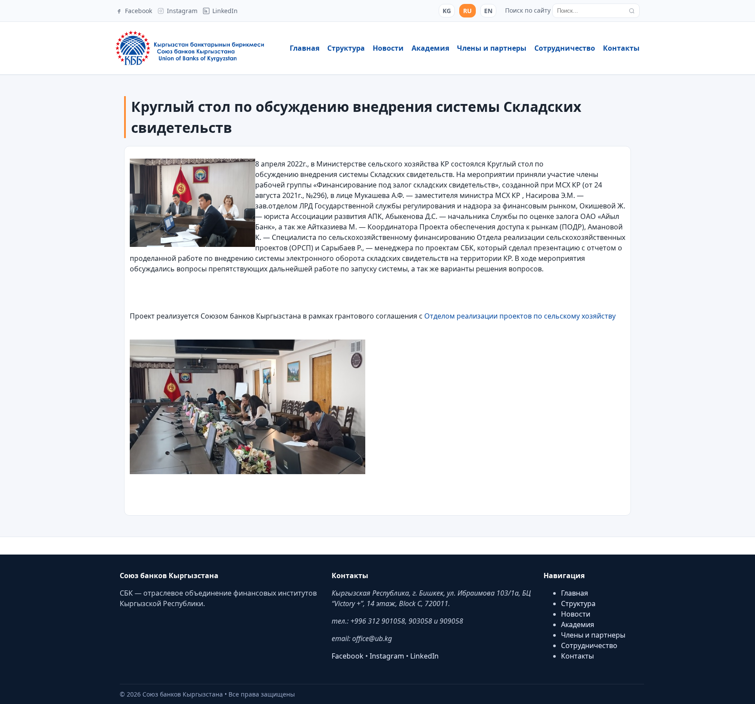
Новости (388, 48)
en (488, 11)
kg (447, 11)
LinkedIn (424, 656)
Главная (304, 48)
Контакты (621, 48)
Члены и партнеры (491, 48)
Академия (430, 48)
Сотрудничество (564, 48)
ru (467, 11)
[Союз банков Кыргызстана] (189, 48)
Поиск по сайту (528, 10)
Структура (346, 48)
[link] (520, 316)
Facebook (348, 656)
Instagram (387, 656)
